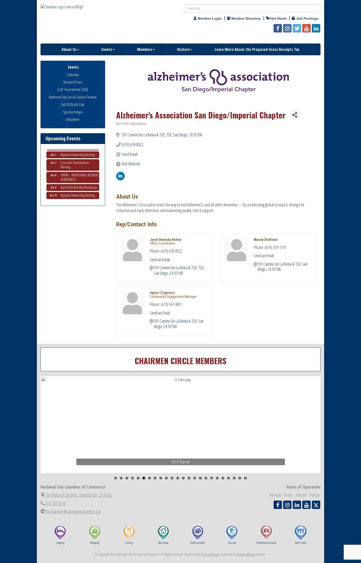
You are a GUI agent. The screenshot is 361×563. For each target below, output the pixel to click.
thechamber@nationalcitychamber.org (72, 511)
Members (144, 49)
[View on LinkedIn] (120, 179)
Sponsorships (73, 112)
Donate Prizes (72, 82)
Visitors (183, 49)
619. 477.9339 (55, 503)
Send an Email (160, 259)
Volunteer (73, 119)
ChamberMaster (246, 554)
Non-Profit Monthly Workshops (79, 182)
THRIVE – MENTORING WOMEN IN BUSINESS (79, 172)
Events (106, 49)
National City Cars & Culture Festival (73, 97)
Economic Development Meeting (75, 159)
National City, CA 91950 (79, 495)
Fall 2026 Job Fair (72, 104)
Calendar (73, 74)
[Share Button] (294, 114)
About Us (69, 49)
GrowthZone (211, 554)
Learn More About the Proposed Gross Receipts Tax (257, 49)
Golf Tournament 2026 (72, 89)
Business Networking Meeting (78, 149)
